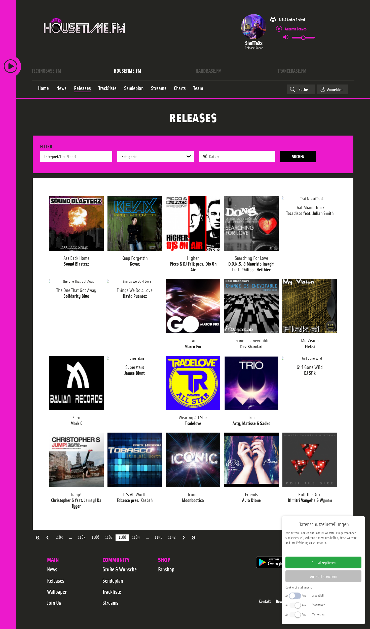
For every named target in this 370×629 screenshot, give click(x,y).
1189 (136, 537)
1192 (172, 537)
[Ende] (193, 537)
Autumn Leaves (296, 28)
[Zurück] (47, 537)
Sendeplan (112, 580)
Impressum (308, 550)
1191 (158, 537)
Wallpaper (57, 591)
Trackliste (111, 591)
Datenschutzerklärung (332, 550)
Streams (110, 602)
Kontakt (265, 601)
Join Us (54, 602)
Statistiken (318, 604)
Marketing (318, 614)
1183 (59, 537)
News (52, 569)
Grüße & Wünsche (119, 569)
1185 (82, 537)
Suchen (298, 156)
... (70, 537)
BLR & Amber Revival (292, 19)
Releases (55, 580)
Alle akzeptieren (324, 562)
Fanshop (166, 569)
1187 (109, 537)
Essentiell (318, 595)
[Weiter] (184, 537)
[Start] (38, 537)
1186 (95, 537)
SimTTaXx (253, 42)
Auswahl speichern (323, 576)
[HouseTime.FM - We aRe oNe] (84, 38)
